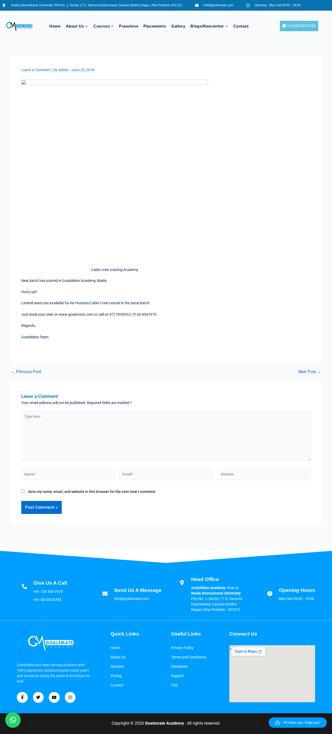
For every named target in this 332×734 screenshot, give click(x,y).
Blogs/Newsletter (207, 26)
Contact (241, 26)
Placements (154, 26)
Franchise (128, 26)
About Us (75, 26)
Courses (101, 26)
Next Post (309, 372)
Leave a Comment (35, 70)
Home (54, 26)
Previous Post (26, 372)
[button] (298, 722)
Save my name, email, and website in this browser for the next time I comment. (92, 492)
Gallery (178, 26)
